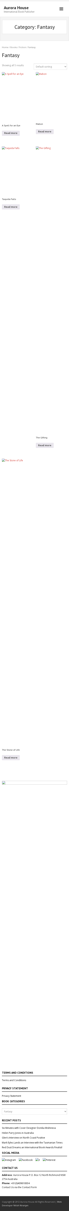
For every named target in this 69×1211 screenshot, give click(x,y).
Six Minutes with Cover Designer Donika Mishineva (29, 1128)
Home (5, 47)
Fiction (22, 47)
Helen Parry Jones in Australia (18, 1133)
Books (13, 47)
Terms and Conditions (14, 1080)
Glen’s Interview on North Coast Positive (23, 1137)
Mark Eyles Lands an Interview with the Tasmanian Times (32, 1142)
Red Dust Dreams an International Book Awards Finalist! (32, 1147)
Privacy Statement (11, 1095)
